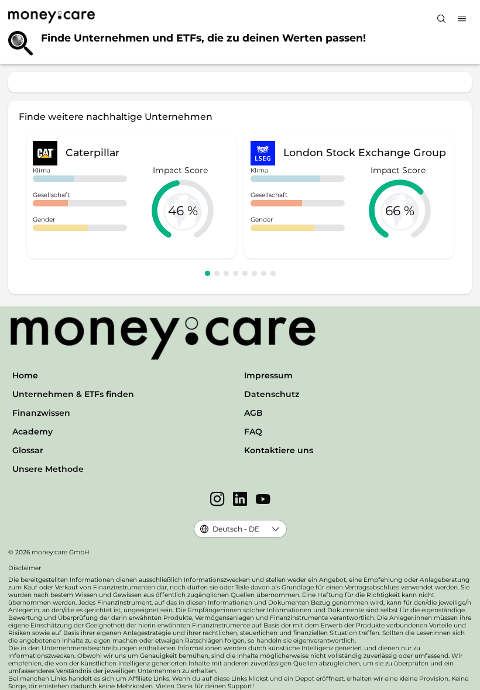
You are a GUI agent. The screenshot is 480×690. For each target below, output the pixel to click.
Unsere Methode (48, 469)
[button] (276, 528)
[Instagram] (217, 500)
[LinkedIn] (240, 500)
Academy (32, 431)
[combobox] (230, 528)
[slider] (183, 210)
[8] (273, 273)
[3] (226, 273)
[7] (263, 273)
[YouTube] (263, 500)
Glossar (27, 450)
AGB (253, 413)
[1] (207, 273)
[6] (254, 273)
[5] (245, 273)
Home (25, 375)
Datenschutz (271, 394)
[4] (235, 273)
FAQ (253, 431)
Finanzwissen (41, 413)
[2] (217, 273)
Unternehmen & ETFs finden (73, 394)
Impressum (268, 375)
